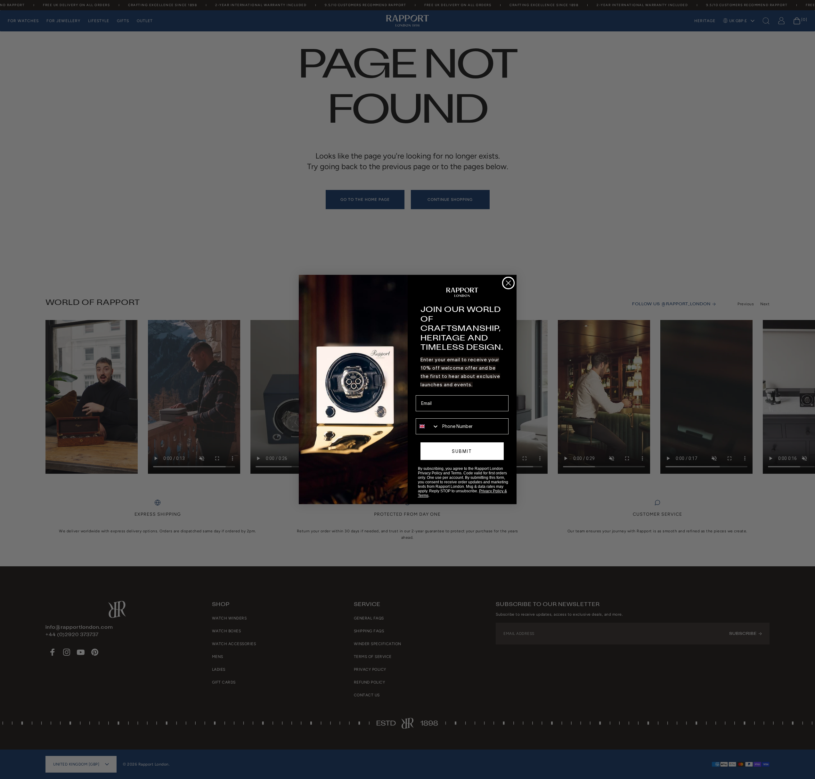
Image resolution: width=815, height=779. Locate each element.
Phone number (430, 413)
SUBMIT (462, 451)
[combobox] (427, 426)
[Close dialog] (508, 283)
